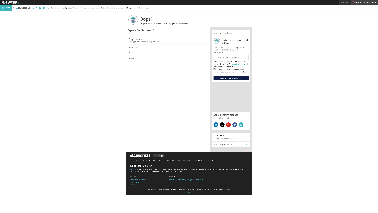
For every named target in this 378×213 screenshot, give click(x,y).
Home (131, 58)
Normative (111, 8)
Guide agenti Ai (130, 8)
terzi (219, 74)
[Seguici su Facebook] (234, 124)
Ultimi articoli (55, 8)
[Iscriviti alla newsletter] (241, 124)
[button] (6, 8)
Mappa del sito (189, 192)
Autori (138, 160)
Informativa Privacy (237, 64)
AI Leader (84, 8)
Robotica (103, 8)
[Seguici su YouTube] (228, 124)
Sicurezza (119, 8)
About (132, 160)
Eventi (131, 53)
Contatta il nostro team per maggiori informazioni (186, 180)
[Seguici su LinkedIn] (216, 124)
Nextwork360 (134, 169)
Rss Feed (152, 160)
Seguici (157, 156)
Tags (145, 160)
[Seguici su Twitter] (222, 124)
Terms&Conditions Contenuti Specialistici (191, 160)
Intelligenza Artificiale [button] (69, 8)
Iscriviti (231, 78)
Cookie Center (213, 160)
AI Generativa (93, 8)
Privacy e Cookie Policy (165, 160)
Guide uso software (143, 8)
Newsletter (133, 47)
